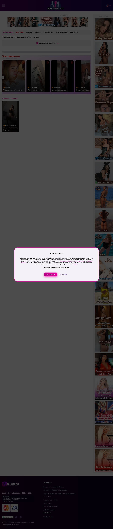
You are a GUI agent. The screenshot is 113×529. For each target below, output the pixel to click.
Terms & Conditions (66, 261)
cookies (75, 264)
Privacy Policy (79, 261)
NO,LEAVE (63, 274)
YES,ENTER (50, 274)
